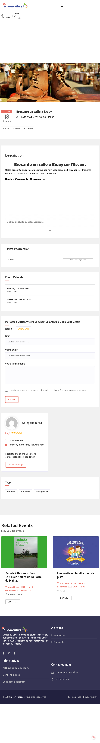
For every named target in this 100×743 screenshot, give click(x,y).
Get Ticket (12, 602)
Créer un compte (17, 15)
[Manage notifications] (94, 737)
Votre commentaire (15, 363)
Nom (7, 336)
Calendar (29, 129)
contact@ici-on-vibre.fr (68, 672)
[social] (3, 653)
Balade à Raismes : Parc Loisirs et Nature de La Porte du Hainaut (23, 577)
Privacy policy (90, 696)
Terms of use (74, 696)
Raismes (12, 594)
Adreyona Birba (32, 422)
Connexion (6, 17)
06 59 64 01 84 (63, 679)
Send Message (17, 464)
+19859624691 (16, 440)
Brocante (25, 491)
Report (17, 129)
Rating (8, 328)
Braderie (11, 491)
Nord (20, 594)
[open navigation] (62, 6)
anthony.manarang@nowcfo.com (27, 444)
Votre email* (11, 349)
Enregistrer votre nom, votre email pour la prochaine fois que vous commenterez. (48, 390)
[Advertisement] (50, 41)
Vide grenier (42, 491)
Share (6, 129)
